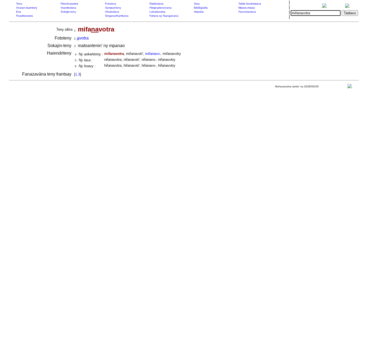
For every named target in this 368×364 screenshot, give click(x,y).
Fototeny (110, 3)
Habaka (199, 11)
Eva (18, 11)
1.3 (77, 74)
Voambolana (68, 7)
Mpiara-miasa (246, 7)
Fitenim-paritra (69, 3)
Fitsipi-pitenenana (161, 7)
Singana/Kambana (117, 15)
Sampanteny (113, 7)
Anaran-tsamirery (26, 7)
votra (83, 38)
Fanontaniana (247, 11)
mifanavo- (153, 54)
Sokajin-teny (68, 11)
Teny (19, 3)
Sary (197, 3)
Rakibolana (157, 3)
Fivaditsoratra (24, 15)
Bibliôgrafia (201, 7)
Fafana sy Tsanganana (164, 15)
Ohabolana (112, 11)
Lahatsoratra (157, 11)
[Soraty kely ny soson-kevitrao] (350, 87)
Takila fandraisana (249, 3)
